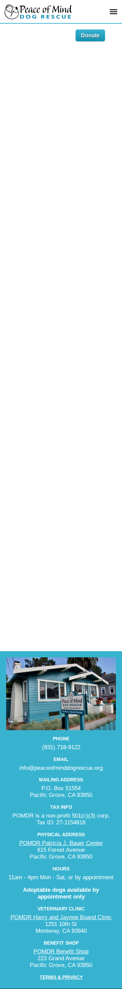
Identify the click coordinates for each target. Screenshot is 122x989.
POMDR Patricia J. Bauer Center (61, 843)
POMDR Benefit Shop (61, 951)
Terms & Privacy (61, 977)
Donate (90, 35)
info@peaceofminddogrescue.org (61, 768)
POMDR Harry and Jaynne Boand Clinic (61, 917)
